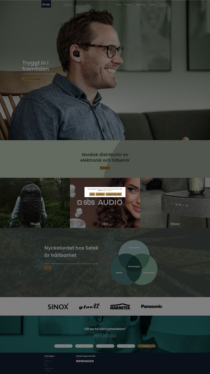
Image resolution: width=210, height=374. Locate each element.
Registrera (146, 346)
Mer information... (108, 190)
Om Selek (47, 371)
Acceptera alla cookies (114, 194)
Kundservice (48, 361)
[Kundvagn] (163, 4)
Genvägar (49, 356)
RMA (45, 363)
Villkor (46, 366)
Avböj (92, 194)
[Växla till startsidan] (46, 4)
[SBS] (105, 203)
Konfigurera (100, 194)
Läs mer (47, 267)
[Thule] (35, 203)
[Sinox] (175, 203)
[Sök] (88, 5)
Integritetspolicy (49, 368)
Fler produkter (105, 168)
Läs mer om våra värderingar (32, 79)
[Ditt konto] (167, 4)
